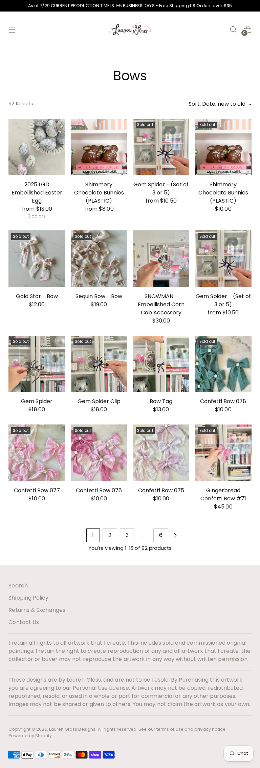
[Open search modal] (233, 29)
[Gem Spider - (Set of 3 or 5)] (161, 147)
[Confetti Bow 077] (36, 452)
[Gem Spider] (36, 364)
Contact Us (23, 622)
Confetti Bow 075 (161, 490)
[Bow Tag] (161, 364)
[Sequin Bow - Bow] (99, 258)
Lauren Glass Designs (72, 729)
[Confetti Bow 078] (223, 364)
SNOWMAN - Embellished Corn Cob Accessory (161, 304)
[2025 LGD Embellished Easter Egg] (36, 147)
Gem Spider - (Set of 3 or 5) (161, 188)
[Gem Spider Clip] (99, 364)
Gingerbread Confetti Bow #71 (223, 494)
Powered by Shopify (29, 736)
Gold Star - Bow (37, 296)
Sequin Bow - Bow (98, 296)
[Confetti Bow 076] (99, 452)
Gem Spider (36, 401)
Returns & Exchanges (36, 610)
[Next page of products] (175, 535)
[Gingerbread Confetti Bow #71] (223, 452)
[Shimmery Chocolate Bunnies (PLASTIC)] (99, 147)
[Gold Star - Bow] (36, 258)
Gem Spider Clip (99, 401)
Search (17, 585)
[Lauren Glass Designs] (130, 29)
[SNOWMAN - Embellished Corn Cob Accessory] (161, 258)
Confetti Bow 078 (223, 401)
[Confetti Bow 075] (161, 452)
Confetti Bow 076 (99, 490)
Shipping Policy (28, 598)
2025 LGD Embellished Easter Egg (37, 193)
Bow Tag (161, 401)
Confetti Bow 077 (37, 490)
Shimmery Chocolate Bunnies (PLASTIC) (99, 193)
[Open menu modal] (12, 29)
